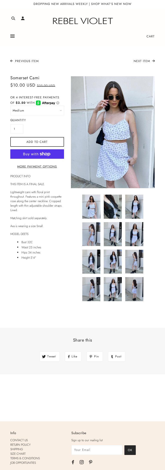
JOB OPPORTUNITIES (23, 463)
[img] (13, 19)
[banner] (82, 21)
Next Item (142, 61)
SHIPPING (16, 449)
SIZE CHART (18, 454)
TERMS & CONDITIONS (25, 458)
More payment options (37, 166)
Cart (151, 36)
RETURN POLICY (20, 445)
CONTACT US (19, 440)
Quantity (16, 120)
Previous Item (26, 61)
